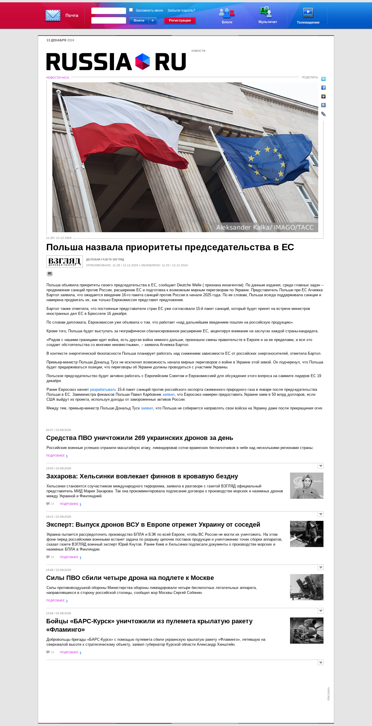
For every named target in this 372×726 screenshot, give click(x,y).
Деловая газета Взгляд (105, 259)
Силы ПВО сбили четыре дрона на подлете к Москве (130, 577)
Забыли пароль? (181, 10)
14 (52, 503)
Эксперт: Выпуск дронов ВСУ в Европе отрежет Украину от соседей (153, 524)
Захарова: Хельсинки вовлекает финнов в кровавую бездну (142, 476)
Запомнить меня (149, 10)
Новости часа (57, 77)
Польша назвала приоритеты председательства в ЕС (170, 247)
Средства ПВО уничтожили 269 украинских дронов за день (139, 437)
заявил (168, 394)
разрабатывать (103, 389)
